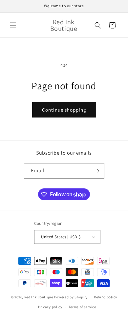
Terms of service (82, 307)
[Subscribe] (97, 171)
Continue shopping (64, 110)
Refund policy (105, 297)
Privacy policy (50, 307)
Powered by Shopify (71, 296)
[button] (13, 25)
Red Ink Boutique (38, 296)
